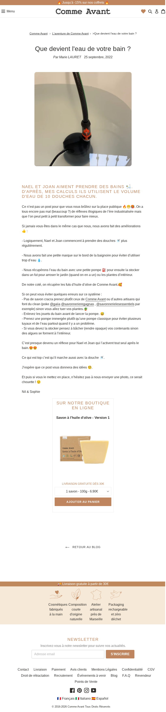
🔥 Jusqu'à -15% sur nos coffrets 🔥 (83, 2)
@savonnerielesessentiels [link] (115, 304)
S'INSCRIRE (120, 654)
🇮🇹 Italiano (83, 698)
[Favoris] (143, 11)
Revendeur (143, 675)
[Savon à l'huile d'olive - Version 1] (83, 450)
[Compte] (157, 11)
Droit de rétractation (35, 675)
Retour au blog (86, 547)
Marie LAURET (70, 57)
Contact (23, 669)
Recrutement (63, 675)
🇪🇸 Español (100, 698)
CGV (151, 669)
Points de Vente (86, 681)
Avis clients (78, 669)
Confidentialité (132, 669)
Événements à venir (91, 675)
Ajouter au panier (83, 501)
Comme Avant (39, 33)
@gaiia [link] (55, 304)
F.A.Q (126, 675)
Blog (114, 675)
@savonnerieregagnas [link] (77, 304)
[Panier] (163, 11)
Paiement (58, 669)
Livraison (40, 669)
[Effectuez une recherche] (150, 11)
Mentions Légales (104, 669)
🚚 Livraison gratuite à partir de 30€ (83, 584)
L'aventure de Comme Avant (70, 33)
